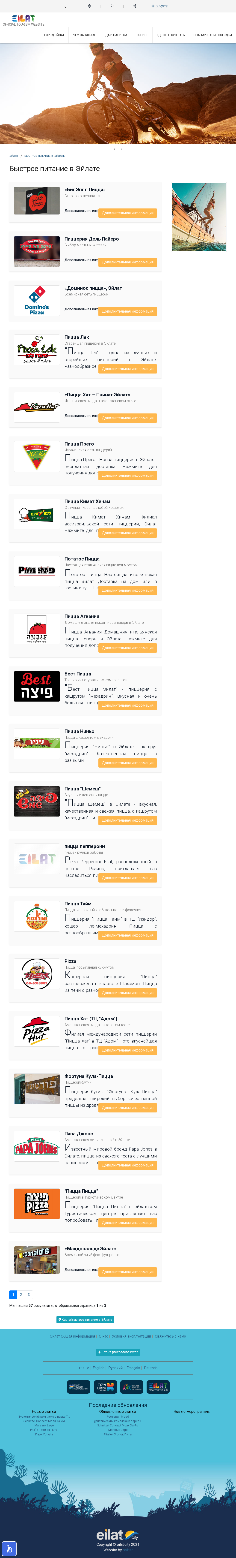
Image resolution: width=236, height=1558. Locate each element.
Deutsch (150, 1368)
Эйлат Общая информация (72, 1336)
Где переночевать (171, 35)
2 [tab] (121, 149)
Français (133, 1368)
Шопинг (142, 35)
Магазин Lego (44, 1425)
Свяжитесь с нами (170, 1336)
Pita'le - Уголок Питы (44, 1429)
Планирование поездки (213, 35)
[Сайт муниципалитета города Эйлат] (106, 1386)
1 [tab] (114, 149)
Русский (115, 1368)
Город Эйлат (54, 35)
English (98, 1368)
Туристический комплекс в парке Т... (44, 1416)
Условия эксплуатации (131, 1336)
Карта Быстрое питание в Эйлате (86, 1319)
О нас (103, 1336)
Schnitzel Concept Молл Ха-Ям (44, 1421)
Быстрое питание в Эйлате (44, 155)
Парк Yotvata (44, 1434)
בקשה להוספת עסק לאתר (120, 1352)
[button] (9, 1549)
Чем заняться (84, 35)
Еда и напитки (115, 35)
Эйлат (13, 155)
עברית (84, 1368)
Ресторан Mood (118, 1416)
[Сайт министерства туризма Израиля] (132, 1386)
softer (128, 1550)
